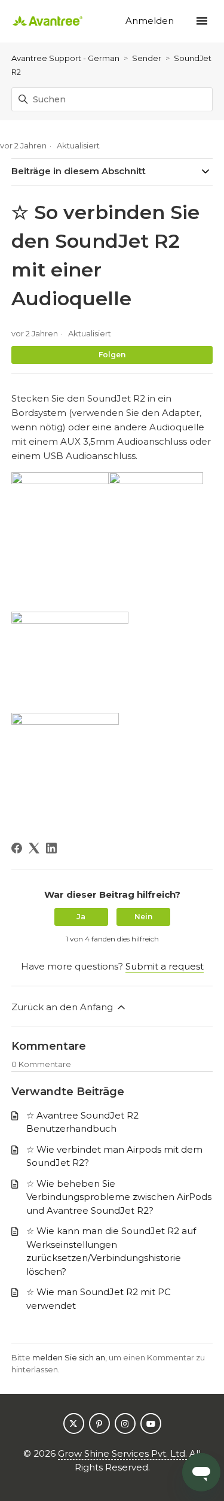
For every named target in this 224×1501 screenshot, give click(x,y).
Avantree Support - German (65, 58)
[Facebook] (16, 848)
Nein (143, 916)
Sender (146, 58)
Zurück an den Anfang (63, 1007)
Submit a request (164, 966)
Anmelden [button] (150, 20)
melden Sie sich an (68, 1357)
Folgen (112, 354)
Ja (80, 916)
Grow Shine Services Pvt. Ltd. (122, 1453)
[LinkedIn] (51, 848)
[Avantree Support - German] (47, 21)
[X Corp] (34, 848)
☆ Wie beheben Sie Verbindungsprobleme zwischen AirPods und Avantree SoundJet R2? (118, 1197)
